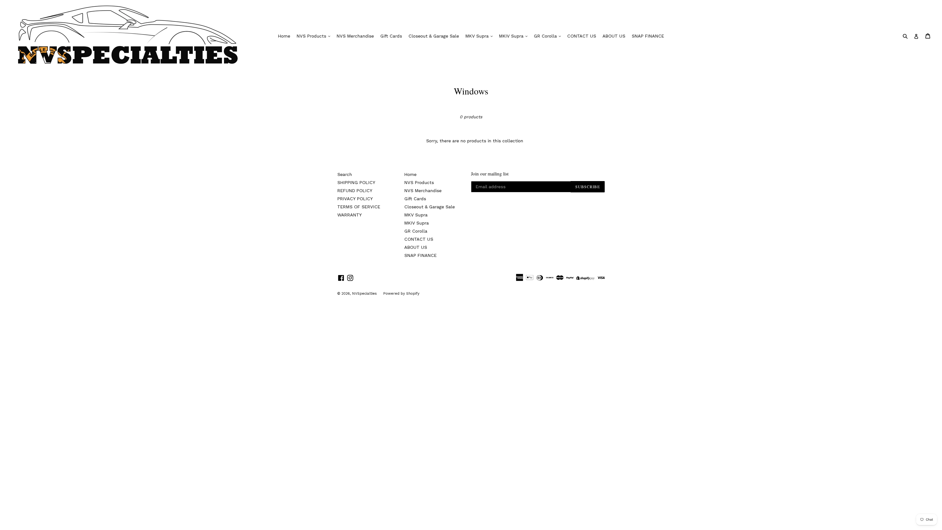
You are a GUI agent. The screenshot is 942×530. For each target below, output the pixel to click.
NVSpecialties (364, 293)
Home (284, 36)
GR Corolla (546, 36)
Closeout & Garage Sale (433, 36)
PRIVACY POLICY (355, 198)
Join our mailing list (490, 174)
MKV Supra (477, 36)
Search (344, 174)
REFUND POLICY (354, 190)
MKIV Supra (512, 36)
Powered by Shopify (401, 293)
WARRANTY (349, 214)
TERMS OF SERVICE (358, 206)
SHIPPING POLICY (356, 182)
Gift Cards (391, 36)
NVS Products (312, 36)
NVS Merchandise (355, 36)
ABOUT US (613, 36)
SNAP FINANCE (648, 36)
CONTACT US (581, 36)
